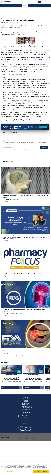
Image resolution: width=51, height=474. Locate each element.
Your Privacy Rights (25, 409)
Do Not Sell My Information (25, 407)
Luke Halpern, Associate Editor (9, 238)
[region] (25, 468)
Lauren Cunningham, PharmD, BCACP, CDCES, (35, 237)
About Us (25, 397)
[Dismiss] (47, 125)
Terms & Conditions (25, 406)
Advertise (25, 400)
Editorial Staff (25, 403)
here (16, 132)
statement (39, 50)
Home (17, 438)
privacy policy (26, 149)
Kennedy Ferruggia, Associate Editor (11, 199)
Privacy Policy (25, 404)
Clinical (24, 5)
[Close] (49, 464)
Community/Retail (5, 155)
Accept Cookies (37, 471)
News (27, 438)
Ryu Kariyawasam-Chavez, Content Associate (13, 313)
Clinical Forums (25, 398)
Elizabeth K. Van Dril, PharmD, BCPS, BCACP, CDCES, (14, 237)
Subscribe (44, 147)
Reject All (45, 471)
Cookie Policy (9, 468)
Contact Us (25, 401)
